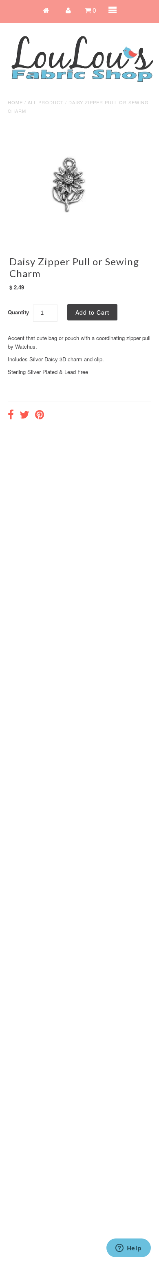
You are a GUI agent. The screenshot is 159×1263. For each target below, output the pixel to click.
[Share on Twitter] (24, 416)
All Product (46, 102)
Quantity (18, 312)
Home (15, 102)
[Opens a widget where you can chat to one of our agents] (128, 1248)
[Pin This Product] (39, 416)
